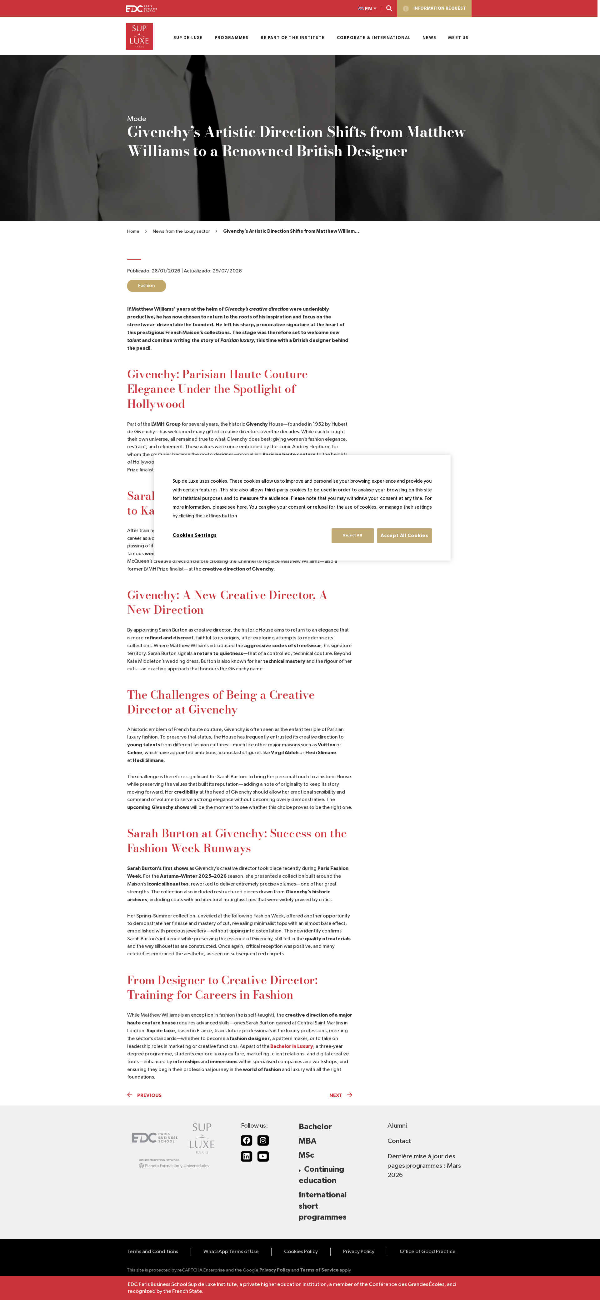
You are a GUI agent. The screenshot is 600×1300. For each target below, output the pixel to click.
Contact (399, 1141)
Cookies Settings (194, 535)
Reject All (352, 535)
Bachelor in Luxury (291, 1046)
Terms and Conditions (152, 1251)
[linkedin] (246, 1156)
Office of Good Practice (428, 1251)
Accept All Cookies (404, 535)
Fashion (146, 285)
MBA (307, 1141)
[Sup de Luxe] (139, 36)
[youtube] (263, 1156)
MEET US (458, 38)
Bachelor (315, 1127)
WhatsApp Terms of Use (231, 1251)
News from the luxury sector (181, 231)
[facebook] (246, 1140)
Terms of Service (319, 1270)
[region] (302, 508)
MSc (306, 1155)
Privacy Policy (358, 1251)
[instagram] (263, 1140)
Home (133, 231)
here (242, 507)
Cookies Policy (301, 1251)
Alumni (397, 1125)
